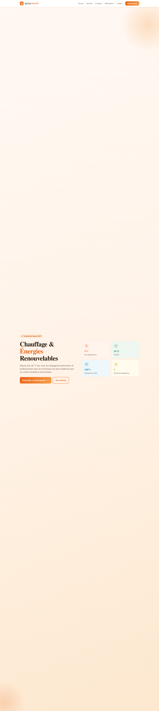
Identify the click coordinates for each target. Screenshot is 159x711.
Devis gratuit (132, 3)
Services (89, 3)
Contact (119, 3)
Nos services (60, 380)
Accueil (80, 3)
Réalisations (109, 3)
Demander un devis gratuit (34, 380)
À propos (98, 3)
